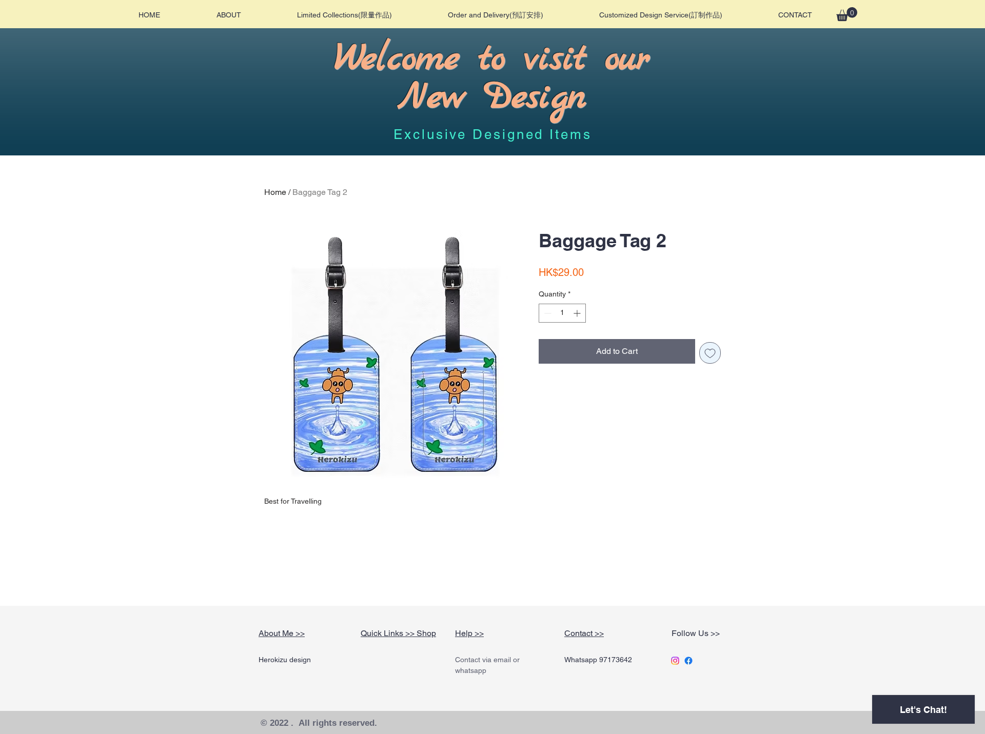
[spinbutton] (562, 313)
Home (275, 192)
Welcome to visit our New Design (492, 78)
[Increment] (578, 313)
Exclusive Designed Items (492, 134)
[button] (846, 14)
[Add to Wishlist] (710, 353)
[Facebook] (688, 661)
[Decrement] (546, 313)
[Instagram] (675, 661)
